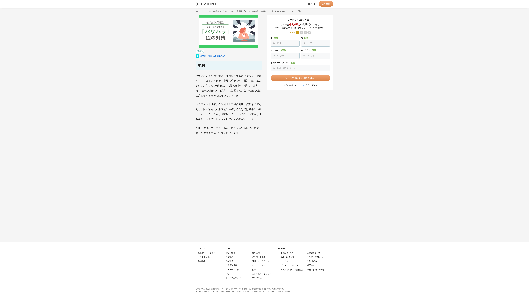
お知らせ (284, 261)
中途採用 (229, 257)
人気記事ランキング (315, 253)
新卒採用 (256, 253)
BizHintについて (287, 257)
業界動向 (202, 261)
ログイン (312, 4)
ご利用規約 (312, 261)
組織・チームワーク (260, 261)
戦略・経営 (230, 253)
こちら (302, 85)
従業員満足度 (231, 265)
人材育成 (229, 261)
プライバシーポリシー (290, 265)
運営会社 (311, 265)
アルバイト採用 (258, 257)
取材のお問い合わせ (315, 269)
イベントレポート (205, 257)
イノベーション (258, 265)
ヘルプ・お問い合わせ (316, 257)
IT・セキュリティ (233, 278)
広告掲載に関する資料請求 (292, 269)
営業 (254, 269)
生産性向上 (257, 278)
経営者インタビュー (206, 253)
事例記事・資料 (287, 253)
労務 (227, 274)
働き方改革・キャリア (261, 274)
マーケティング (232, 269)
